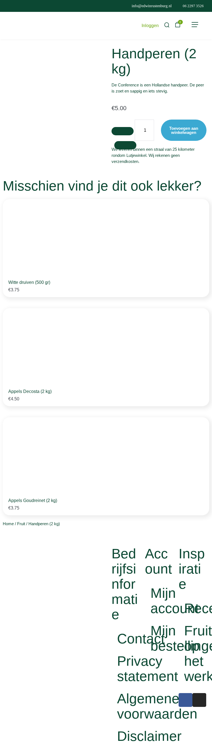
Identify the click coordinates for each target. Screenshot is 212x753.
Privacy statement (128, 668)
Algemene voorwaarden (128, 706)
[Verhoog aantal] (125, 145)
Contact (128, 638)
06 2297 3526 (193, 6)
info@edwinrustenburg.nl (152, 6)
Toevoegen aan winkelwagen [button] (175, 285)
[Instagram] (199, 700)
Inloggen (150, 25)
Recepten (195, 608)
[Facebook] (185, 700)
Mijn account (161, 600)
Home (8, 523)
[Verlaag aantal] (123, 131)
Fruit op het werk (195, 653)
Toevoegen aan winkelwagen (183, 130)
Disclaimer (128, 736)
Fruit (21, 523)
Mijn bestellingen (161, 638)
